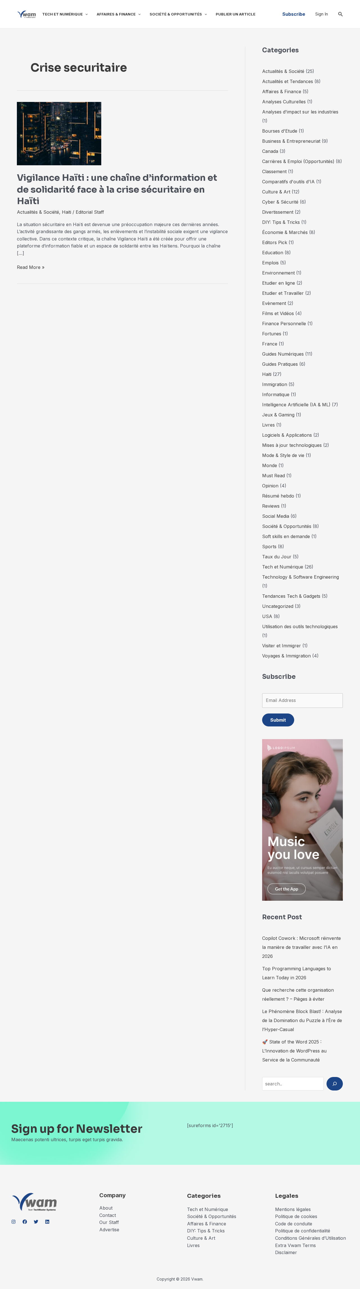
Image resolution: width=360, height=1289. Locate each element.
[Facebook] (24, 1221)
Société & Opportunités (176, 14)
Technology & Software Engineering (300, 577)
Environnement (278, 273)
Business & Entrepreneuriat (291, 141)
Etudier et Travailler (283, 293)
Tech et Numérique (62, 14)
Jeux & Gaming (278, 415)
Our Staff (109, 1222)
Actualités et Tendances (287, 81)
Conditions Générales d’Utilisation (310, 1238)
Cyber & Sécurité (280, 202)
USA (267, 616)
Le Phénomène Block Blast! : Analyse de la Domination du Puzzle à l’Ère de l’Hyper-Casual (302, 1020)
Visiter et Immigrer (281, 645)
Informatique (275, 394)
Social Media (275, 516)
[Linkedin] (47, 1221)
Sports (269, 546)
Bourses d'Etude (279, 131)
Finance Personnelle (284, 323)
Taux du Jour (276, 556)
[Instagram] (13, 1221)
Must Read (273, 475)
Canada (270, 151)
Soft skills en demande (286, 536)
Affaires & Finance (116, 14)
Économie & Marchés (285, 232)
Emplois (270, 263)
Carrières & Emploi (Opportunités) (298, 161)
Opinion (270, 486)
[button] (85, 14)
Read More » (30, 267)
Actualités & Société (38, 212)
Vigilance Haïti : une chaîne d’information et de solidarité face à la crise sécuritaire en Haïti (117, 189)
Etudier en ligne (278, 283)
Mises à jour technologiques (292, 445)
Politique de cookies (296, 1216)
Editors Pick (274, 242)
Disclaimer (286, 1252)
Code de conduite (293, 1223)
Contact (107, 1215)
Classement (274, 171)
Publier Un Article (235, 14)
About (105, 1208)
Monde (269, 465)
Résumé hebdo (278, 496)
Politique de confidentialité (302, 1231)
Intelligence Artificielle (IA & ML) (296, 404)
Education (272, 252)
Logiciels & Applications (287, 435)
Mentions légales (293, 1209)
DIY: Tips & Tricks (281, 222)
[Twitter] (36, 1221)
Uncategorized (277, 606)
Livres (268, 425)
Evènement (274, 303)
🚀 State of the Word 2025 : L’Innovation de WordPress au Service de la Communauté (294, 1051)
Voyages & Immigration (286, 656)
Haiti (66, 212)
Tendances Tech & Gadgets (291, 596)
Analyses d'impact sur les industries (300, 112)
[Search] (335, 1083)
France (269, 344)
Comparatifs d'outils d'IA (288, 181)
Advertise (109, 1229)
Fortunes (271, 333)
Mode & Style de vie (283, 455)
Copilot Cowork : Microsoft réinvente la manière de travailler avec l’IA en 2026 (301, 947)
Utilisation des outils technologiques (300, 626)
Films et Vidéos (278, 313)
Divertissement (277, 212)
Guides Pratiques (280, 364)
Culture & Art (276, 192)
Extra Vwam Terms (295, 1245)
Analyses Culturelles (284, 101)
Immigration (274, 384)
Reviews (271, 506)
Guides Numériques (283, 354)
